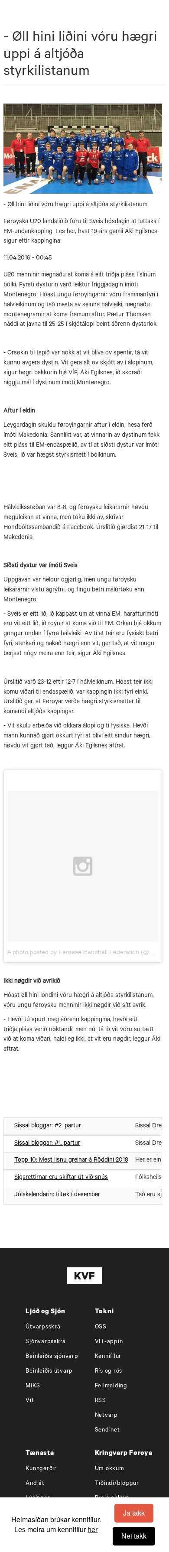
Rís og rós (109, 1371)
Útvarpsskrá (43, 1327)
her (93, 1529)
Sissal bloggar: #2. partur (47, 1126)
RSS (100, 1401)
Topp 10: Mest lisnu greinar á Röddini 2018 (71, 1160)
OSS (101, 1327)
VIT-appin (109, 1342)
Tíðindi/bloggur (117, 1484)
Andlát (35, 1484)
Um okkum (109, 1469)
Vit (30, 1401)
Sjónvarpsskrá (46, 1342)
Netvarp (106, 1415)
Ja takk (134, 1513)
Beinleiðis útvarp (49, 1371)
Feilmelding (111, 1386)
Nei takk (133, 1536)
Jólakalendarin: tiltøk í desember (57, 1195)
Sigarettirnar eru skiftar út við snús (61, 1178)
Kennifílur (108, 1357)
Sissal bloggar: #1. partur (47, 1143)
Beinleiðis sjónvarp (52, 1357)
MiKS (33, 1386)
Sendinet (107, 1430)
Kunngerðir (41, 1469)
